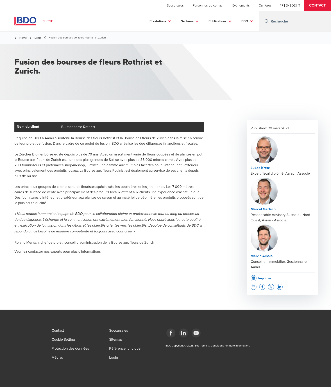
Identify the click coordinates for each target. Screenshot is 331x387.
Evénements (241, 5)
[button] (317, 5)
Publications (218, 21)
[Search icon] (266, 21)
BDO (244, 21)
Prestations (158, 21)
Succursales (175, 5)
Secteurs (187, 21)
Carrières (265, 5)
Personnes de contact (208, 5)
